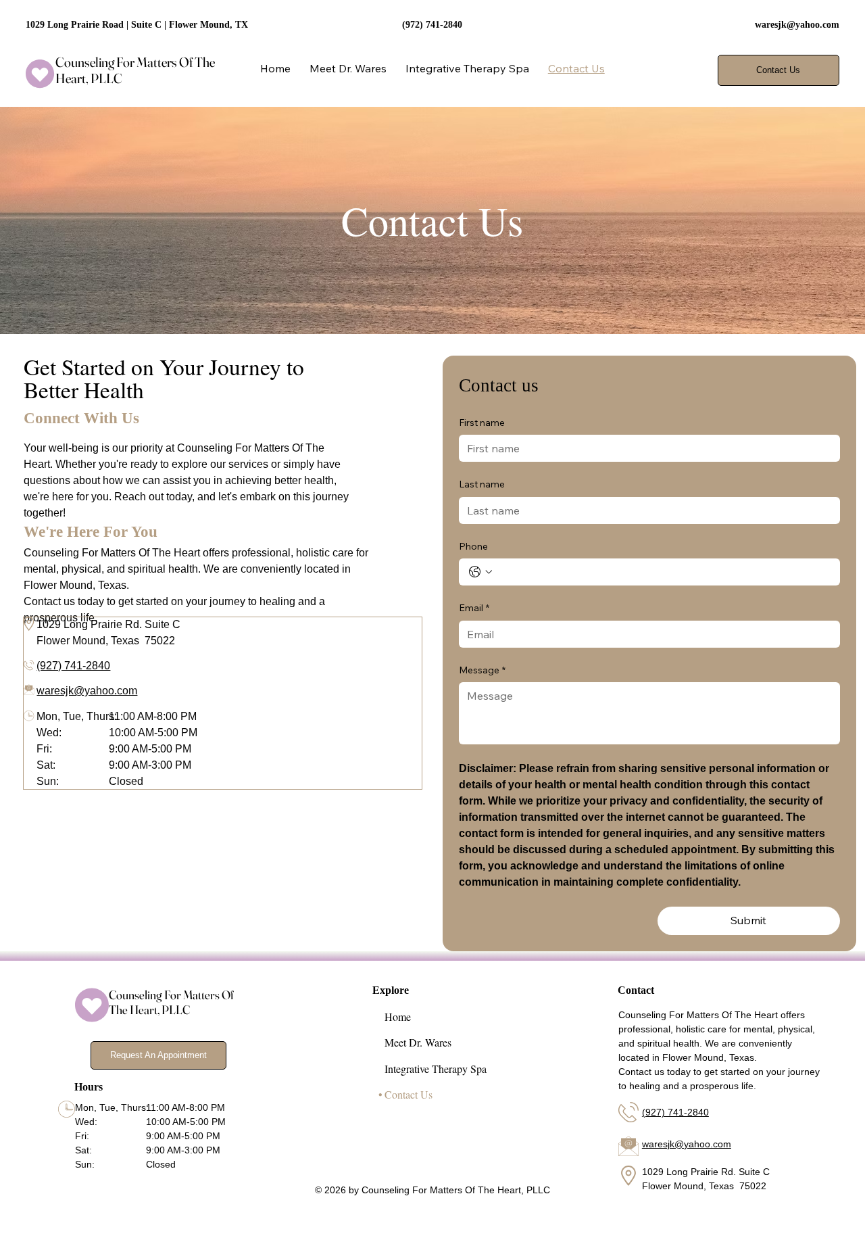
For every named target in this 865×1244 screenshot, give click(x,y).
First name (482, 422)
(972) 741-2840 (432, 25)
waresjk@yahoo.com (797, 25)
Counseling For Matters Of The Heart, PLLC (135, 70)
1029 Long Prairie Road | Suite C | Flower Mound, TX (137, 25)
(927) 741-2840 (73, 665)
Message (482, 670)
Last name (482, 484)
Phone (473, 546)
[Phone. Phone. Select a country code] (480, 572)
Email (474, 608)
